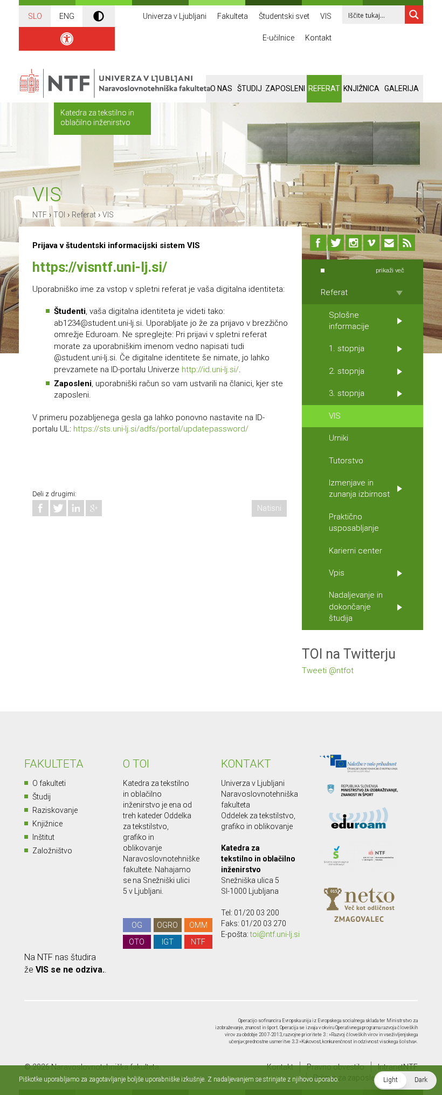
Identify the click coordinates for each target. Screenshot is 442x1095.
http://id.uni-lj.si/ (210, 369)
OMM (198, 925)
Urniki (338, 438)
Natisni (269, 508)
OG (137, 925)
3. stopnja (346, 393)
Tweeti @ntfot (328, 670)
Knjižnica (361, 88)
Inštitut (43, 837)
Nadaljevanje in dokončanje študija (356, 606)
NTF (39, 214)
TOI (59, 214)
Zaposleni (285, 88)
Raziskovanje (55, 810)
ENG (66, 16)
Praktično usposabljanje (354, 522)
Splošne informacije (349, 320)
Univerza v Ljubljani (174, 16)
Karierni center (355, 551)
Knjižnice (47, 823)
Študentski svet (284, 16)
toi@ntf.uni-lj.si (275, 934)
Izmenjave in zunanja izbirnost (359, 488)
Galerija (401, 88)
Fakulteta (232, 16)
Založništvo (52, 850)
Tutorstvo (346, 461)
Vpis (336, 573)
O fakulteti (49, 783)
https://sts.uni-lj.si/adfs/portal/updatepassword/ (160, 429)
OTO (136, 941)
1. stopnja (346, 348)
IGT (168, 941)
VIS (326, 16)
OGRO (167, 925)
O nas (221, 88)
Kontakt (318, 37)
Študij (249, 88)
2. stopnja (346, 371)
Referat (324, 88)
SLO (35, 16)
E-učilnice (278, 37)
